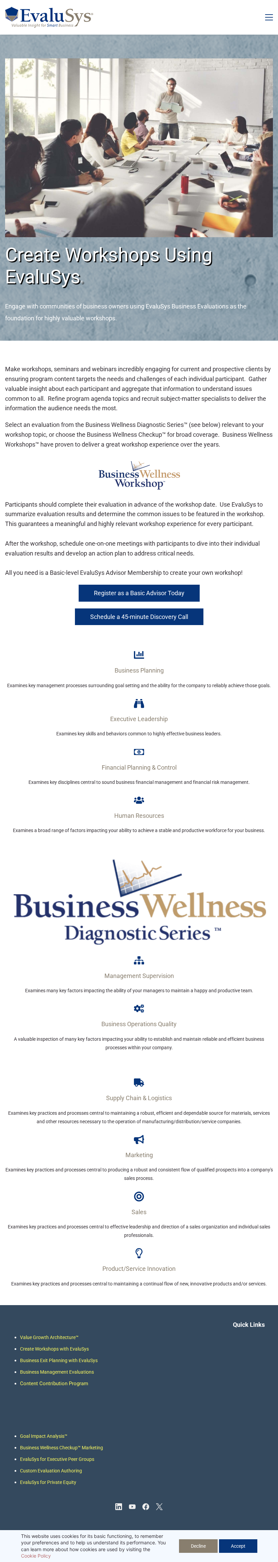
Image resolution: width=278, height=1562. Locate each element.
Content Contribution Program (54, 1383)
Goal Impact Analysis (43, 1436)
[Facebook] (146, 1507)
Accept (238, 1546)
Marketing (92, 1447)
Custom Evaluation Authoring (51, 1470)
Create (27, 1349)
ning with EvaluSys (78, 1360)
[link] (139, 63)
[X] (159, 1507)
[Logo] (49, 17)
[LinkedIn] (119, 1507)
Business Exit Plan (39, 1360)
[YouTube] (132, 1507)
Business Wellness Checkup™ (50, 1447)
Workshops (47, 1349)
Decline (198, 1546)
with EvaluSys (74, 1349)
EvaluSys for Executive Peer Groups (57, 1459)
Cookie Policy (36, 1556)
